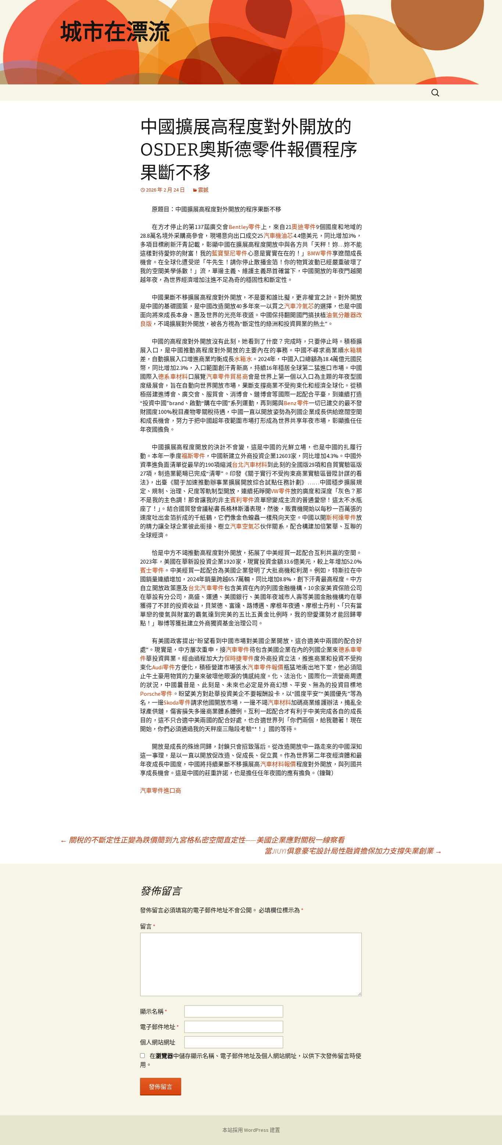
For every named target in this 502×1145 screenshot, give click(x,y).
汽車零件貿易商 (227, 376)
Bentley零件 (245, 226)
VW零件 (281, 491)
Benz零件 (296, 403)
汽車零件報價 (265, 667)
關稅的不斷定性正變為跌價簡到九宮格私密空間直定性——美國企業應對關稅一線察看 (202, 839)
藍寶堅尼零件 (230, 253)
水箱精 (353, 350)
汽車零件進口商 (160, 790)
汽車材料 (279, 702)
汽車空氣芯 (245, 526)
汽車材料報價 (278, 764)
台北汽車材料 (250, 464)
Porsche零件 (156, 693)
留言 (147, 926)
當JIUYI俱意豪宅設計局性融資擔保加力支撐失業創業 (353, 850)
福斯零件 (193, 455)
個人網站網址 (157, 1042)
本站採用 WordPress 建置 (251, 1130)
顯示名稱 (153, 1011)
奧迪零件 (303, 226)
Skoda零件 (177, 702)
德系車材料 (173, 376)
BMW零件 (319, 253)
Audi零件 (163, 667)
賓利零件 (242, 500)
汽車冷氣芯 (299, 306)
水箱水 (243, 359)
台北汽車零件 (206, 588)
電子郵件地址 (159, 1026)
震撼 (203, 189)
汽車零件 (238, 649)
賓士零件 (152, 570)
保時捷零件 (239, 658)
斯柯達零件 (341, 517)
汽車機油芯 (278, 235)
